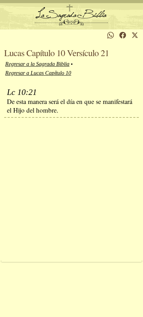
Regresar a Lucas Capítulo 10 (38, 73)
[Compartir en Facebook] (122, 35)
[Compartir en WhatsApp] (110, 35)
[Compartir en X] (135, 35)
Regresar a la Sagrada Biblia (37, 64)
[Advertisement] (71, 189)
